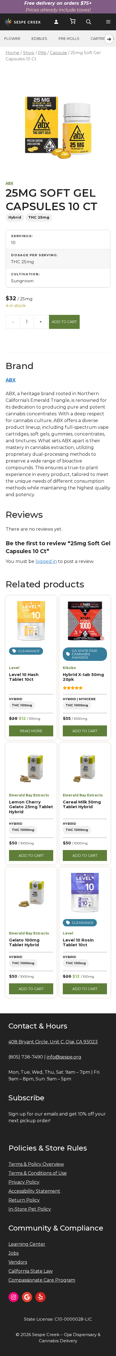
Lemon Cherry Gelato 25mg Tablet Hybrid (31, 807)
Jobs (13, 1253)
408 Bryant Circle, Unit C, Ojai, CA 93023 (53, 1042)
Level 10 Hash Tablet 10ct (24, 677)
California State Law (30, 1271)
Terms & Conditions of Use (37, 1173)
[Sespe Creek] (22, 21)
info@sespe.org (64, 1057)
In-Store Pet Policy (29, 1209)
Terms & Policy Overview (36, 1164)
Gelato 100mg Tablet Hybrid (24, 942)
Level (14, 668)
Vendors (17, 1262)
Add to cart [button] (84, 731)
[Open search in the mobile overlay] (88, 21)
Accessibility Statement (34, 1191)
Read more (31, 731)
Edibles (39, 38)
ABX (9, 183)
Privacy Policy (23, 1182)
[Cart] (72, 22)
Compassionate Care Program (41, 1280)
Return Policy (24, 1200)
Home (12, 52)
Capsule (58, 52)
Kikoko (69, 668)
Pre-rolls (69, 38)
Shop (28, 52)
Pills (42, 52)
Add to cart (64, 322)
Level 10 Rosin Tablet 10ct (78, 942)
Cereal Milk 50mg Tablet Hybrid (82, 804)
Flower (12, 38)
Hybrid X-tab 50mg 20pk (83, 677)
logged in (46, 561)
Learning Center (26, 1244)
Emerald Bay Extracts (29, 795)
